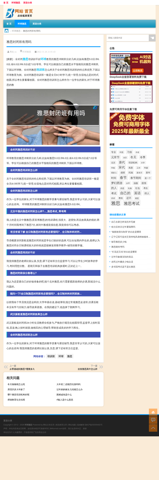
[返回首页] (152, 412)
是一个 (148, 177)
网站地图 (72, 424)
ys (15, 52)
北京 (113, 162)
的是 (122, 188)
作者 (137, 152)
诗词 (113, 198)
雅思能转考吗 (117, 246)
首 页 (5, 2)
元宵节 (115, 157)
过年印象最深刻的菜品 (122, 256)
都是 (137, 198)
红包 (137, 188)
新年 (148, 172)
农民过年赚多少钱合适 (122, 261)
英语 (137, 193)
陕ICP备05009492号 (93, 424)
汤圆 (136, 183)
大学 (143, 162)
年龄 (146, 167)
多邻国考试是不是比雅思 (123, 266)
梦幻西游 (116, 183)
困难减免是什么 (64, 394)
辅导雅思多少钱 (119, 241)
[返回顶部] (152, 427)
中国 (121, 152)
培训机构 (133, 162)
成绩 (122, 172)
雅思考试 (131, 203)
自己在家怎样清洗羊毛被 (123, 221)
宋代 (122, 167)
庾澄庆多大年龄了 (16, 389)
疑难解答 (81, 424)
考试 (113, 193)
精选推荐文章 (61, 424)
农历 (125, 157)
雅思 (25, 59)
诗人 (146, 193)
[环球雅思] (19, 6)
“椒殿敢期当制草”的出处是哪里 (126, 231)
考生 (145, 188)
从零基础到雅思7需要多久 (22, 368)
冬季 (142, 157)
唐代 (122, 162)
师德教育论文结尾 (16, 399)
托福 (131, 172)
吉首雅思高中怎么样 (87, 368)
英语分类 (27, 2)
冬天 (133, 157)
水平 (128, 183)
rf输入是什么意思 (65, 399)
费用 (121, 198)
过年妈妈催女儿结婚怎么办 (70, 389)
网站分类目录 (48, 424)
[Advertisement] (79, 458)
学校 (113, 167)
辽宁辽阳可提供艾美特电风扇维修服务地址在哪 (131, 236)
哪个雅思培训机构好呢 (18, 394)
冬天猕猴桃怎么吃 (16, 384)
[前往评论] (152, 419)
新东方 (139, 172)
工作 (138, 167)
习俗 (129, 152)
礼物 (130, 188)
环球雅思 (15, 2)
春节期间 (135, 178)
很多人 (114, 172)
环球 (43, 59)
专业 (113, 152)
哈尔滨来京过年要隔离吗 (123, 226)
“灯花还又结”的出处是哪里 (124, 251)
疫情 (144, 183)
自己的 (125, 192)
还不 (128, 198)
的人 (114, 188)
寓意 (131, 167)
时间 (113, 177)
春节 (123, 177)
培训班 (40, 70)
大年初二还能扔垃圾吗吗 (68, 384)
